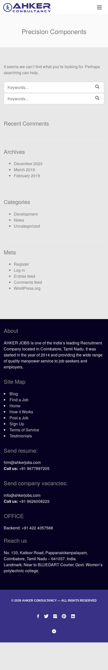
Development (26, 214)
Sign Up (17, 424)
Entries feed (24, 276)
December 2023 (28, 163)
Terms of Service (24, 430)
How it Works (21, 412)
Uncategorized (27, 226)
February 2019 (27, 175)
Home (15, 406)
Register (21, 264)
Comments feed (28, 282)
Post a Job (19, 418)
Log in (19, 270)
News (19, 220)
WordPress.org (27, 288)
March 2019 (24, 169)
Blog (14, 394)
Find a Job (19, 400)
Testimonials (21, 436)
